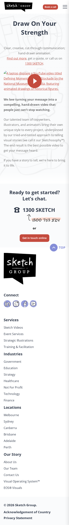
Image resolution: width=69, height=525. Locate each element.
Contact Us (11, 475)
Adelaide (10, 441)
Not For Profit (13, 387)
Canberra (10, 428)
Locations (12, 407)
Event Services (14, 334)
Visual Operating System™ (22, 481)
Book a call (50, 7)
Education (11, 368)
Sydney (9, 421)
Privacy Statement (18, 518)
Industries (13, 353)
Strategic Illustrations (18, 340)
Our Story (12, 454)
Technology (12, 394)
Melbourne (11, 415)
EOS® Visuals (13, 488)
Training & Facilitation (19, 347)
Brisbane (10, 434)
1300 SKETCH (34, 64)
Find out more (16, 58)
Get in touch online (34, 237)
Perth (7, 447)
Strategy (9, 374)
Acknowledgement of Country (27, 512)
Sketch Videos (13, 328)
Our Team (10, 468)
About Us (10, 462)
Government (12, 362)
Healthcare (11, 381)
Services (11, 319)
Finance (9, 400)
